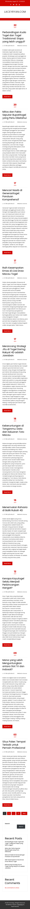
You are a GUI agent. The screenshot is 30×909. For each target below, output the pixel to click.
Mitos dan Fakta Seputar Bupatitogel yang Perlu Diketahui (14, 115)
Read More (7, 97)
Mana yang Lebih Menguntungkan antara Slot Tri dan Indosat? (13, 664)
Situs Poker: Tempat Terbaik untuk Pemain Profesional (14, 745)
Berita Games (23, 45)
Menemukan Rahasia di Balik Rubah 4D (14, 509)
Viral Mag (20, 904)
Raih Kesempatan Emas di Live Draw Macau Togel (13, 271)
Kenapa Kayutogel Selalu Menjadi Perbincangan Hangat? (13, 583)
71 (18, 813)
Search (7, 823)
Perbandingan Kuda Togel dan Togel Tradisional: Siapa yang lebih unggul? (14, 37)
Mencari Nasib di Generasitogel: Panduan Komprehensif (12, 194)
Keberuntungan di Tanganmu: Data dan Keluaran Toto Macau (13, 430)
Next (24, 813)
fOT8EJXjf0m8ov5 (9, 45)
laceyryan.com (15, 12)
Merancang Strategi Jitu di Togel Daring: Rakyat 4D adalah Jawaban (14, 350)
